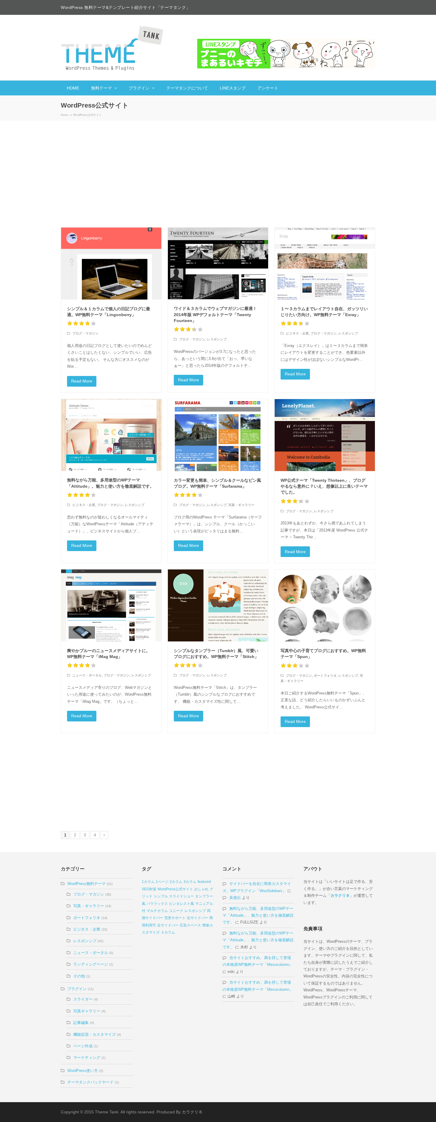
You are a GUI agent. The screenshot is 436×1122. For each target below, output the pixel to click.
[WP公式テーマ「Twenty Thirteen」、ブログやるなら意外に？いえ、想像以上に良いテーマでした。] (325, 435)
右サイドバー (197, 918)
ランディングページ (90, 964)
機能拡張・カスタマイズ (94, 1034)
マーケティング (86, 1057)
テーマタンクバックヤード (90, 1082)
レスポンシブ (217, 339)
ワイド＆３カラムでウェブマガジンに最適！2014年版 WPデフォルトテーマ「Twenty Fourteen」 (215, 314)
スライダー (83, 999)
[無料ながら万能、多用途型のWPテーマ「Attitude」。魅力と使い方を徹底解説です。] (111, 435)
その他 (79, 976)
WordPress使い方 (82, 1070)
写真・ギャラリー (241, 505)
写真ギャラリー (86, 1011)
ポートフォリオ (325, 675)
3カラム (190, 882)
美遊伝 (235, 897)
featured (204, 882)
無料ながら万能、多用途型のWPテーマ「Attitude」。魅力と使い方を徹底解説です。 (258, 915)
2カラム (176, 882)
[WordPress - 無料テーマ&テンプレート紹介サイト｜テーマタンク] (113, 47)
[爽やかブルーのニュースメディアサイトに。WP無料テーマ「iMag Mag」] (111, 605)
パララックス (157, 904)
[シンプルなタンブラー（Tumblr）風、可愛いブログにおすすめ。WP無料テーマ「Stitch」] (218, 605)
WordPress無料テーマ (86, 883)
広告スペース (190, 925)
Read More (81, 381)
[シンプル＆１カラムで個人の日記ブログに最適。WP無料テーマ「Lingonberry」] (111, 264)
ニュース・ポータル (87, 675)
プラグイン (77, 989)
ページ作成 (83, 1046)
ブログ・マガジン (85, 333)
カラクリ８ (340, 895)
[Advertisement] (218, 173)
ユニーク (176, 911)
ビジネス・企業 (297, 333)
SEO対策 (149, 889)
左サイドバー (168, 925)
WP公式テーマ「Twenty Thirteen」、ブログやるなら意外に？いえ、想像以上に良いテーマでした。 (324, 486)
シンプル (161, 896)
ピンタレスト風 (181, 904)
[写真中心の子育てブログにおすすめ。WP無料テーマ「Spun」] (325, 605)
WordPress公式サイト (175, 889)
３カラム (168, 932)
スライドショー (181, 896)
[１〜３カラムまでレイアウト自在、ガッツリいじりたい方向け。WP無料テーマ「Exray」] (325, 264)
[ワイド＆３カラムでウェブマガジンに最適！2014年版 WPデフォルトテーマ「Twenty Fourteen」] (218, 263)
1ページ (162, 882)
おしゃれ (201, 889)
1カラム (148, 882)
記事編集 (81, 1022)
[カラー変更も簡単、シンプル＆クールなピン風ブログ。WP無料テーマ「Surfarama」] (218, 435)
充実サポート (175, 918)
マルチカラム (157, 911)
